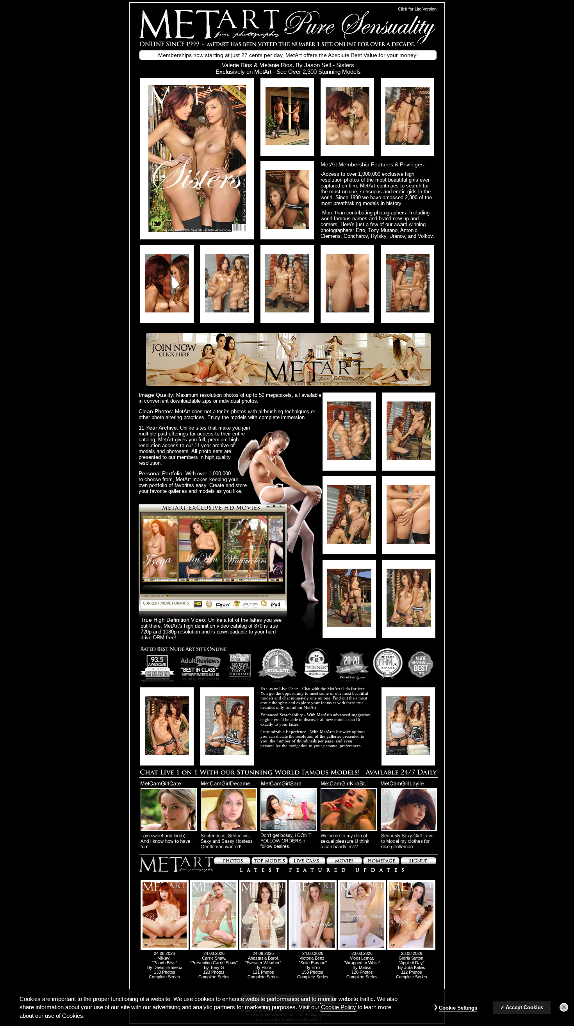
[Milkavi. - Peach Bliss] (165, 948)
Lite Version (426, 9)
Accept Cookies (524, 1008)
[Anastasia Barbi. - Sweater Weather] (263, 948)
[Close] (564, 1007)
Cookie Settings (458, 1008)
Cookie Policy (338, 1007)
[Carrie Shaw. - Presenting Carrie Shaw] (214, 948)
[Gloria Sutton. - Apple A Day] (411, 948)
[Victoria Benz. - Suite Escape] (313, 948)
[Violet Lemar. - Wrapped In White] (362, 948)
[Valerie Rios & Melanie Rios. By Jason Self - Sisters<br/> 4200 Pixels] (197, 230)
